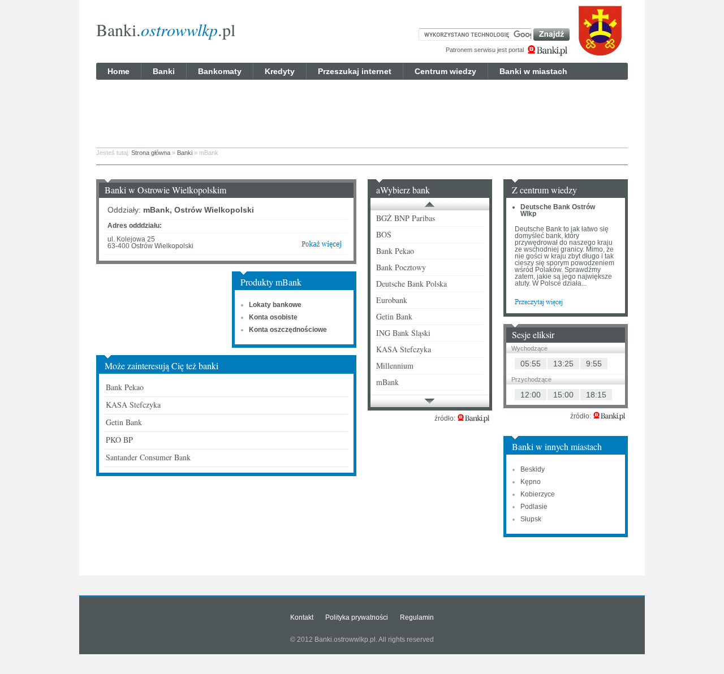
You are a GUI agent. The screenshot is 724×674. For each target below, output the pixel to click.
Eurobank (391, 300)
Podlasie (534, 507)
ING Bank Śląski (403, 332)
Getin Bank (124, 422)
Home (118, 71)
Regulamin (417, 617)
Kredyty (280, 71)
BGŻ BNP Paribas (405, 218)
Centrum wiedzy (445, 71)
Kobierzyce (537, 494)
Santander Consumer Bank (148, 457)
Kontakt (301, 617)
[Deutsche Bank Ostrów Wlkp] (539, 301)
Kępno (530, 482)
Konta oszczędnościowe (288, 330)
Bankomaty (220, 71)
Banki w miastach (533, 71)
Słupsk (530, 519)
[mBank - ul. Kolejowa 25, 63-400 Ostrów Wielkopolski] (321, 246)
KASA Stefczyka (133, 404)
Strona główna (150, 152)
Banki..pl (165, 29)
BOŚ (383, 234)
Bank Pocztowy (401, 267)
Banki (164, 71)
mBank (387, 382)
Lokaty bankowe (275, 305)
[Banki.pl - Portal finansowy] (473, 418)
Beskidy (532, 469)
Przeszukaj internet (354, 71)
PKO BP (119, 439)
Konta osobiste (273, 317)
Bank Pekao (125, 387)
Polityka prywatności (356, 617)
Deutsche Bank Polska (411, 283)
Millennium (394, 365)
